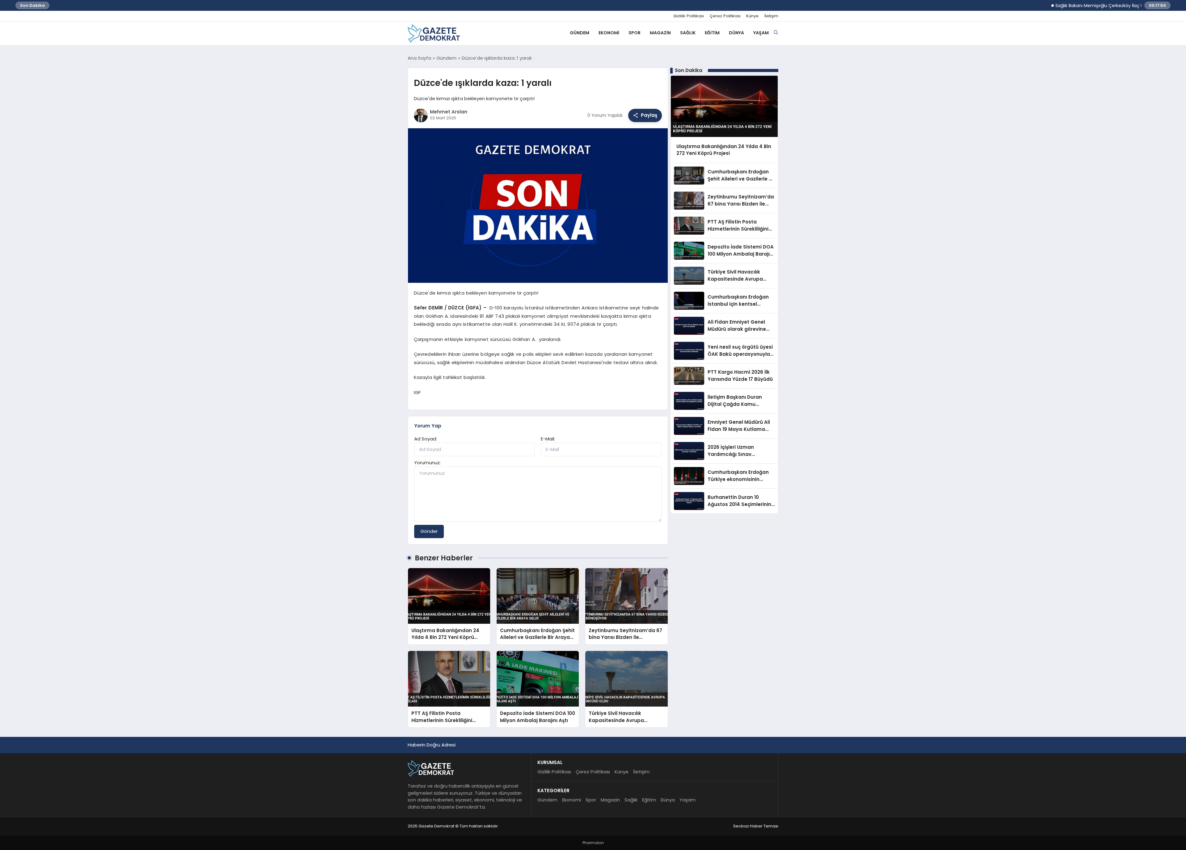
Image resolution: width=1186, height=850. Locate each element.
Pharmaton (593, 842)
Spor (635, 33)
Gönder (429, 531)
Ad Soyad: (425, 439)
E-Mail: (548, 439)
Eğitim (712, 33)
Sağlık (688, 33)
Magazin (660, 33)
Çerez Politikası (725, 16)
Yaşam (761, 33)
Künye (752, 16)
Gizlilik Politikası (688, 16)
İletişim (771, 16)
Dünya (736, 33)
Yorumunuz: (427, 462)
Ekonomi (609, 33)
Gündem (579, 33)
